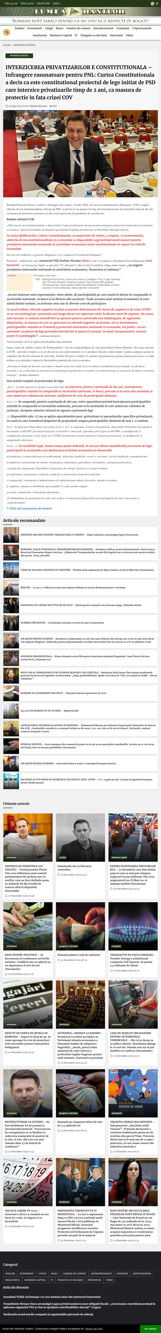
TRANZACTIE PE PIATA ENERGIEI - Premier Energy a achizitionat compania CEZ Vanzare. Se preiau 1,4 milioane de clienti (132, 960)
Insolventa (40, 35)
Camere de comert (78, 28)
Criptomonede (141, 28)
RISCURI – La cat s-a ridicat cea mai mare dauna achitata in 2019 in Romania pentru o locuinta (73, 587)
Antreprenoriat (103, 28)
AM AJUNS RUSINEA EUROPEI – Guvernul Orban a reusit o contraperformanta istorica (68, 763)
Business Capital (61, 35)
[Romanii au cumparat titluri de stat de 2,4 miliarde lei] (80, 1093)
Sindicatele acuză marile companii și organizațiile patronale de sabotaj (48, 1314)
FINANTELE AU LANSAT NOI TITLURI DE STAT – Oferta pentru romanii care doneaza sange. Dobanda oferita (81, 605)
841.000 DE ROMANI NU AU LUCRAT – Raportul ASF (49, 710)
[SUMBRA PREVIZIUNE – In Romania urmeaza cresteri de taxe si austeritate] (11, 623)
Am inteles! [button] (150, 1329)
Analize (20, 28)
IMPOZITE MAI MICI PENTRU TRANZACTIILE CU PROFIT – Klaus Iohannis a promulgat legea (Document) (80, 534)
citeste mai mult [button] (93, 1329)
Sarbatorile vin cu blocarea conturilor (74, 868)
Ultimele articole (16, 804)
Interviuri (116, 35)
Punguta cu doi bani (93, 35)
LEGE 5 (56, 3)
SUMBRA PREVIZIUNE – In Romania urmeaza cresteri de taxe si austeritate (62, 622)
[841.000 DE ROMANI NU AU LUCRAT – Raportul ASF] (11, 711)
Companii (122, 28)
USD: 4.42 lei (11, 3)
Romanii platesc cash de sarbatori (79, 955)
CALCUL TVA (43, 3)
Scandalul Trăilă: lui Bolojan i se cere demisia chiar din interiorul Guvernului (52, 1297)
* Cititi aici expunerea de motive (29, 508)
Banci (59, 28)
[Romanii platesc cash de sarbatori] (80, 926)
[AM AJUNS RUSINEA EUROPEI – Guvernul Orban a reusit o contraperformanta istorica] (11, 764)
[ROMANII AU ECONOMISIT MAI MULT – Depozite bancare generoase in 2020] (11, 693)
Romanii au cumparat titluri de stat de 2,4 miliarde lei (80, 1123)
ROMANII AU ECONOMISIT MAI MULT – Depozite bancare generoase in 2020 (63, 693)
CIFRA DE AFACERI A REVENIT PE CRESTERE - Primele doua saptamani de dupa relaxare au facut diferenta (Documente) (87, 570)
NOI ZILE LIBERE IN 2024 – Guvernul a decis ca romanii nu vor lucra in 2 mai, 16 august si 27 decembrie (27, 1216)
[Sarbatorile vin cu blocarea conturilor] (80, 837)
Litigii (49, 28)
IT (76, 35)
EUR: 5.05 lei (27, 3)
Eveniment (35, 28)
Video (129, 35)
